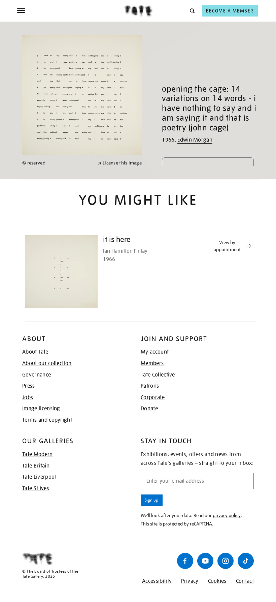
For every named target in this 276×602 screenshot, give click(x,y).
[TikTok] (246, 561)
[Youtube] (205, 561)
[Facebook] (185, 561)
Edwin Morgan (194, 140)
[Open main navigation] (70, 11)
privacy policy (227, 515)
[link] (57, 163)
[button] (191, 10)
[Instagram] (225, 561)
